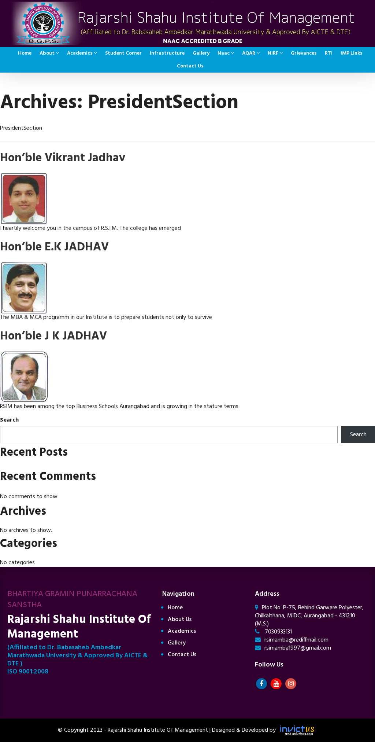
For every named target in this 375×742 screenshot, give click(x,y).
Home (24, 53)
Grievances (304, 53)
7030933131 (277, 632)
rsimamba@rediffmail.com (296, 640)
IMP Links (352, 53)
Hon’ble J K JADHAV (53, 336)
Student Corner (123, 53)
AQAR (248, 53)
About (47, 53)
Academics (80, 53)
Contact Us (190, 66)
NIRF (273, 53)
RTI (329, 53)
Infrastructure (167, 53)
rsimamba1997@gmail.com (297, 648)
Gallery (201, 53)
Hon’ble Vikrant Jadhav (62, 158)
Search (9, 420)
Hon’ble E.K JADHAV (54, 247)
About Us (180, 619)
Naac (224, 53)
